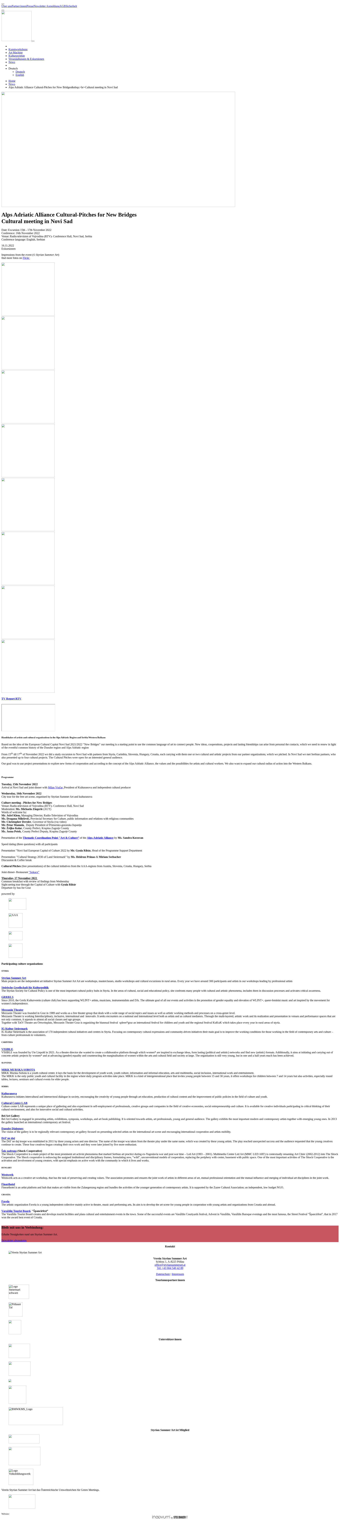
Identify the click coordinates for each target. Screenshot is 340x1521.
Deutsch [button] (13, 68)
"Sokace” (34, 872)
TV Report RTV (11, 698)
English (20, 74)
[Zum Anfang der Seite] (2, 3)
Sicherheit (71, 6)
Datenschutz (163, 1274)
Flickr (26, 257)
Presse (30, 6)
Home (11, 80)
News (11, 62)
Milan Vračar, (56, 787)
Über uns (6, 6)
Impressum (178, 1274)
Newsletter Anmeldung (47, 6)
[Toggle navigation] (33, 41)
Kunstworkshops (17, 49)
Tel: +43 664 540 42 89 (170, 1268)
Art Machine (15, 52)
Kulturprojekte (16, 55)
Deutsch (20, 71)
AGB (63, 6)
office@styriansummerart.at (170, 1264)
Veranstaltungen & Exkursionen (26, 58)
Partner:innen (19, 6)
